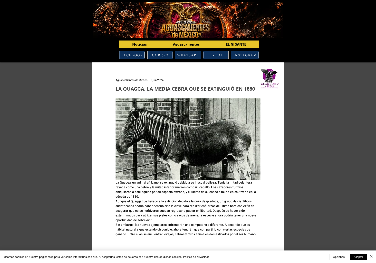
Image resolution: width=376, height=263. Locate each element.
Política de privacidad (196, 257)
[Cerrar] (371, 257)
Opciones (339, 257)
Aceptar (358, 257)
